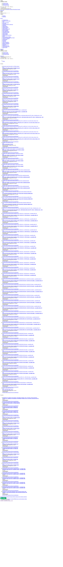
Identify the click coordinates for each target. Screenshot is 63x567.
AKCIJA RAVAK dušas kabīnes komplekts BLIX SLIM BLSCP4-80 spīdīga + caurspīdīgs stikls (18, 373)
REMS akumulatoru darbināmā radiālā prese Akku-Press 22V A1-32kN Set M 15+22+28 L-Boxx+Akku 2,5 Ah (21, 133)
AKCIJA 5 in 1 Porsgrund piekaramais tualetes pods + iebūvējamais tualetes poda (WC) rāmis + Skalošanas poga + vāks (22, 209)
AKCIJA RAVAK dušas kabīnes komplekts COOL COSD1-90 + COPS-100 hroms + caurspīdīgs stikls (19, 253)
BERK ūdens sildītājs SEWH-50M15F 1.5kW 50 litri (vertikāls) (12, 160)
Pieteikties (4, 15)
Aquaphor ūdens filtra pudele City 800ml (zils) (10, 407)
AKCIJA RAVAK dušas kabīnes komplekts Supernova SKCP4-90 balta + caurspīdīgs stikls (17, 384)
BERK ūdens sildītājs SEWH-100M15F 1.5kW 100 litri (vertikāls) (13, 149)
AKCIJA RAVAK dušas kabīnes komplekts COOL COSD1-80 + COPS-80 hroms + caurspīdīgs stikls (19, 275)
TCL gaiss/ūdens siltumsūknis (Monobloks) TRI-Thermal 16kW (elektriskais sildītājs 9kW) (17, 193)
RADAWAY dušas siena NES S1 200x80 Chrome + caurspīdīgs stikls (13, 478)
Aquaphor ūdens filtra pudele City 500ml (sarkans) (10, 95)
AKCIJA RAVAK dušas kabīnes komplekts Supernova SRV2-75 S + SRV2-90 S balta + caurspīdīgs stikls (19, 378)
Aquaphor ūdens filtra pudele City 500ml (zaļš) (10, 100)
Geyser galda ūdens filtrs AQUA (7, 389)
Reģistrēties (4, 16)
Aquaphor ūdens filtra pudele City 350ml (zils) (10, 438)
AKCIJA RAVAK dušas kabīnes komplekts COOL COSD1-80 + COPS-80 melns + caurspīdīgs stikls (19, 269)
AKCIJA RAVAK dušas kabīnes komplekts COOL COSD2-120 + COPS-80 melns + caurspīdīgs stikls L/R (20, 220)
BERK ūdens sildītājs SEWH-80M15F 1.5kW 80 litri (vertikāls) (12, 155)
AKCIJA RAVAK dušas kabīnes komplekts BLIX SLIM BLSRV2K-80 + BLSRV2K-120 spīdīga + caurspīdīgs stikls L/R (22, 291)
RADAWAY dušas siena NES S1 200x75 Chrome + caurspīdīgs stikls (13, 483)
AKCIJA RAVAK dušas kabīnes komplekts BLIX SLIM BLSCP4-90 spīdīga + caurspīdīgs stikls (18, 362)
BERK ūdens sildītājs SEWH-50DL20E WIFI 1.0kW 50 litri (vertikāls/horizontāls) (16, 182)
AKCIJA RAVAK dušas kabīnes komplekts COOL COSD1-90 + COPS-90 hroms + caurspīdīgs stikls (19, 264)
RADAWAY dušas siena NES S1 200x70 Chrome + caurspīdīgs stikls (13, 487)
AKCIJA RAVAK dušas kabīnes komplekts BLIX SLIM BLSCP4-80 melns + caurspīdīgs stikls (18, 367)
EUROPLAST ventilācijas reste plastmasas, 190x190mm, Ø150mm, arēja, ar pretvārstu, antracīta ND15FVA (20, 398)
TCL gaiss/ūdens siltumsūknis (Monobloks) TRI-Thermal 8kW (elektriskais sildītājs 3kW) (17, 204)
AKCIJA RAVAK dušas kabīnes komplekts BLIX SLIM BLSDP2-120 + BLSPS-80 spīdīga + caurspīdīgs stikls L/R (21, 324)
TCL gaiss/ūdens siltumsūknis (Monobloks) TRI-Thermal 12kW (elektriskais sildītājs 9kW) (17, 198)
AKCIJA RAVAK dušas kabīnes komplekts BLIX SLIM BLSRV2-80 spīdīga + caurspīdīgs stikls (18, 351)
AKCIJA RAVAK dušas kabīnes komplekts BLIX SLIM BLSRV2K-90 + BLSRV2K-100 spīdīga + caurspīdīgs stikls (21, 302)
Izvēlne (1, 18)
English (7, 3)
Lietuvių (7, 4)
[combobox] (4, 13)
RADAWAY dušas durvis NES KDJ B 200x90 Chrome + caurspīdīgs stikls (14, 111)
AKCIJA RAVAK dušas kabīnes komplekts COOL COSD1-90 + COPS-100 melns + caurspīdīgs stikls (19, 242)
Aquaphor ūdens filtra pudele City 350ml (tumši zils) (11, 84)
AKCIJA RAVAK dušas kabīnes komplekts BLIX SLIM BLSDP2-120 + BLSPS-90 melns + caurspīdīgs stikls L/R (21, 318)
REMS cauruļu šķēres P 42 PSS (7, 144)
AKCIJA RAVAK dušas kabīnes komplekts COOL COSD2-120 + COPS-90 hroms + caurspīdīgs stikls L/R (20, 215)
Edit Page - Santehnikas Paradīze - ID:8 (6, 500)
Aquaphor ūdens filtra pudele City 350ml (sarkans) (10, 428)
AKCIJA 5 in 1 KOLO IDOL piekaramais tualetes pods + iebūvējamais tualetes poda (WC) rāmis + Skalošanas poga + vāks (22, 117)
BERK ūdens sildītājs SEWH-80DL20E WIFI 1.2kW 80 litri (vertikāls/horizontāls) (16, 177)
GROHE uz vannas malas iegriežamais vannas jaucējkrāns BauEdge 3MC (14, 492)
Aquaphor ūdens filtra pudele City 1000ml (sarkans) (11, 417)
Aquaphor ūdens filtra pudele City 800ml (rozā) (10, 412)
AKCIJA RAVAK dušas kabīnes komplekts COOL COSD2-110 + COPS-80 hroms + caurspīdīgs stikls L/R (20, 231)
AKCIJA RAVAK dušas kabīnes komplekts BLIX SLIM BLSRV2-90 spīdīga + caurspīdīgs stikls (18, 340)
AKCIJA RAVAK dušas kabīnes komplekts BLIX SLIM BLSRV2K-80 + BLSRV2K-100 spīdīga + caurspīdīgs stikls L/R (22, 313)
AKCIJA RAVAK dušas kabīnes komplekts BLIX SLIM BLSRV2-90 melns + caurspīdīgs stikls (18, 335)
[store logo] (12, 9)
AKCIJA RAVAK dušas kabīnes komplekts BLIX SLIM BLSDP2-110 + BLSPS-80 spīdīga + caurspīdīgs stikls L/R (21, 329)
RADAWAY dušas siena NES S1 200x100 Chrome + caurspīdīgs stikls (14, 469)
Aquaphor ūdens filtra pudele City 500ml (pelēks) (10, 106)
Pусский (7, 5)
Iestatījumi (2, 49)
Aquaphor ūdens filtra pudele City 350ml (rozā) (10, 89)
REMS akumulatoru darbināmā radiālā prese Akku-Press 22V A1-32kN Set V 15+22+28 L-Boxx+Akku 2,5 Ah (20, 122)
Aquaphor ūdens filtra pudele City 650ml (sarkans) (10, 73)
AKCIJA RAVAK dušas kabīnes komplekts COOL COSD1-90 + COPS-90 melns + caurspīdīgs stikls (19, 258)
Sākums (3, 61)
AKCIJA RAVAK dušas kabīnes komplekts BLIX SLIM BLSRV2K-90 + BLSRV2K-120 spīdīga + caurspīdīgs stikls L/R (22, 280)
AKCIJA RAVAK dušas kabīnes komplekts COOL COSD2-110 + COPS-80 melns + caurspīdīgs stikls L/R (20, 226)
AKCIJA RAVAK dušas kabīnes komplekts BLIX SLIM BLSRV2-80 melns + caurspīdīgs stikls (18, 346)
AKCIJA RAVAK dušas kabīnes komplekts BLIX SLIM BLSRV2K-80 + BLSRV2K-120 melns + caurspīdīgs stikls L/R (22, 286)
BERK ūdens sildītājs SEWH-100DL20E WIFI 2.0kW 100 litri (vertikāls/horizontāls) (16, 171)
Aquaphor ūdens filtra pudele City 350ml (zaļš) (10, 448)
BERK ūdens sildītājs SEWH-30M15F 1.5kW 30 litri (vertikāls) (12, 166)
